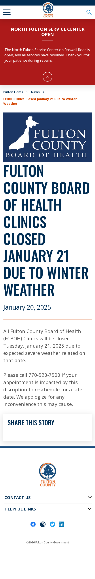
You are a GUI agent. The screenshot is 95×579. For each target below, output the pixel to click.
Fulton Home (13, 92)
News (35, 92)
